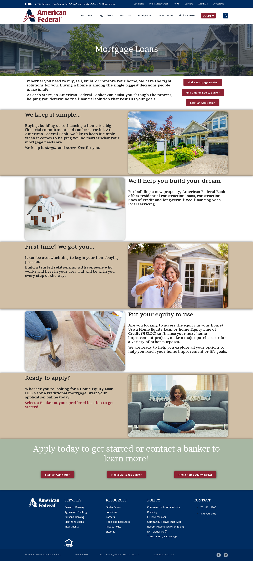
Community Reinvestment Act (164, 521)
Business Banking (74, 507)
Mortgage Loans (74, 521)
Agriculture (106, 15)
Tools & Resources (158, 3)
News (177, 3)
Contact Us (218, 3)
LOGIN (207, 15)
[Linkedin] (226, 555)
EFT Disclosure (155, 531)
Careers (189, 3)
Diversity (152, 512)
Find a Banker (187, 15)
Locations (139, 3)
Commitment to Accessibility (163, 507)
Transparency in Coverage (162, 536)
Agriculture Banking (76, 512)
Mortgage (144, 15)
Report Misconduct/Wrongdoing (166, 526)
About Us (203, 3)
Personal (125, 15)
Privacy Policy (113, 526)
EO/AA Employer (156, 517)
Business (86, 15)
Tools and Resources (118, 521)
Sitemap (110, 531)
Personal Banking (74, 517)
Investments (166, 15)
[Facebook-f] (219, 555)
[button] (208, 15)
